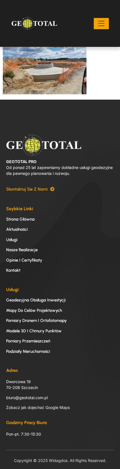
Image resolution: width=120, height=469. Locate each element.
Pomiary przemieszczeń (28, 341)
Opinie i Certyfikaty (24, 260)
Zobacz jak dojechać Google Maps (38, 407)
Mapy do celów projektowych (34, 310)
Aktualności (17, 229)
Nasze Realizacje (22, 249)
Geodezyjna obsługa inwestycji (36, 300)
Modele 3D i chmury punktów (34, 330)
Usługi (11, 239)
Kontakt (13, 270)
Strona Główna (20, 219)
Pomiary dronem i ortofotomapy (36, 320)
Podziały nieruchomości (28, 351)
